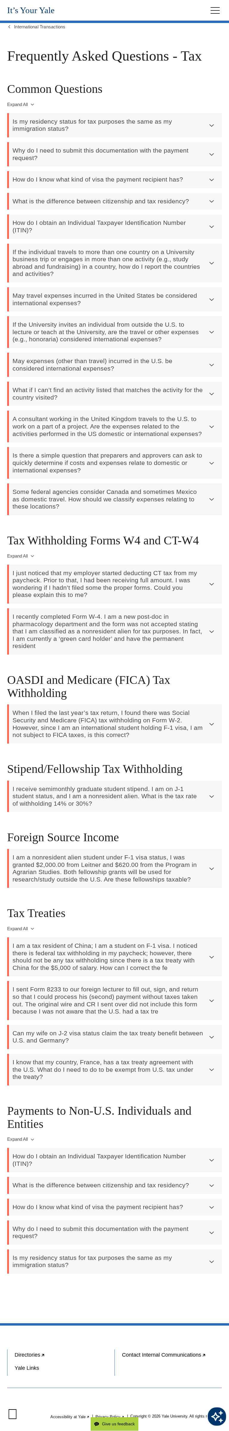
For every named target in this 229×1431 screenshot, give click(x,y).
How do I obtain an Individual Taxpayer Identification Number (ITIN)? (99, 226)
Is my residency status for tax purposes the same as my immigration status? (92, 125)
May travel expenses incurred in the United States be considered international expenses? (105, 299)
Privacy (110, 1417)
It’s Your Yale (31, 10)
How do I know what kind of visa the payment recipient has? (98, 179)
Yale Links (27, 1368)
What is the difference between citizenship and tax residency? (101, 201)
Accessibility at (70, 1417)
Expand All (17, 104)
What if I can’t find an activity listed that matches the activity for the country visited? (108, 393)
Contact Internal (172, 1357)
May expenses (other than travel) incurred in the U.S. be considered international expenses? (92, 364)
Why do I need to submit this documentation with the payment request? (100, 154)
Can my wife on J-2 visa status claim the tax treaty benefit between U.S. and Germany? (108, 1037)
